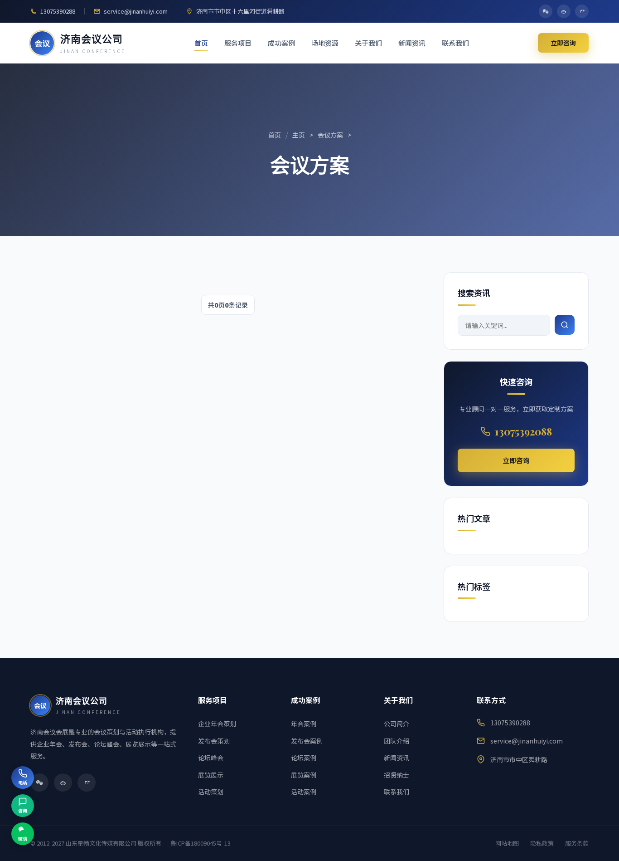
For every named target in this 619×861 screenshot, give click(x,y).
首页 (201, 43)
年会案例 (303, 723)
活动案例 (303, 791)
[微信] (545, 11)
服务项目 (237, 43)
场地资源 (325, 43)
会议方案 (330, 134)
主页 (298, 134)
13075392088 (523, 431)
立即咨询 (563, 42)
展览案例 (303, 774)
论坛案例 (303, 757)
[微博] (564, 11)
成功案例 (281, 43)
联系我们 (455, 43)
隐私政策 (542, 843)
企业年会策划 (217, 723)
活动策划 (210, 791)
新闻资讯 (412, 43)
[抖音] (582, 11)
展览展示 (210, 774)
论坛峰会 (210, 757)
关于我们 (368, 43)
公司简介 (396, 723)
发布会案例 (307, 740)
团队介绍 (396, 740)
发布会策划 (214, 740)
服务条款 (577, 843)
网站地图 (507, 843)
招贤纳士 (396, 774)
